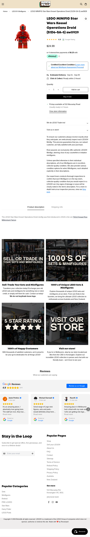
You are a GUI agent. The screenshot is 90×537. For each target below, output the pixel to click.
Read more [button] (7, 414)
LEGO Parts (6, 513)
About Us (50, 448)
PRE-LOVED (7, 502)
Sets (3, 492)
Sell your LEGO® (53, 445)
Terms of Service (53, 462)
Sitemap (50, 459)
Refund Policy (52, 466)
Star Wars (5, 506)
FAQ (48, 452)
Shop (49, 441)
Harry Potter (6, 509)
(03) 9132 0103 (53, 497)
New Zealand (52, 480)
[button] (85, 4)
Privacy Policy (52, 473)
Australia (50, 476)
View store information (58, 111)
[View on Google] (5, 399)
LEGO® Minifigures (19, 11)
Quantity (50, 84)
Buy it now (67, 97)
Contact (50, 455)
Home (5, 11)
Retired (4, 499)
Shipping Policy (53, 469)
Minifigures (6, 495)
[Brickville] (45, 4)
